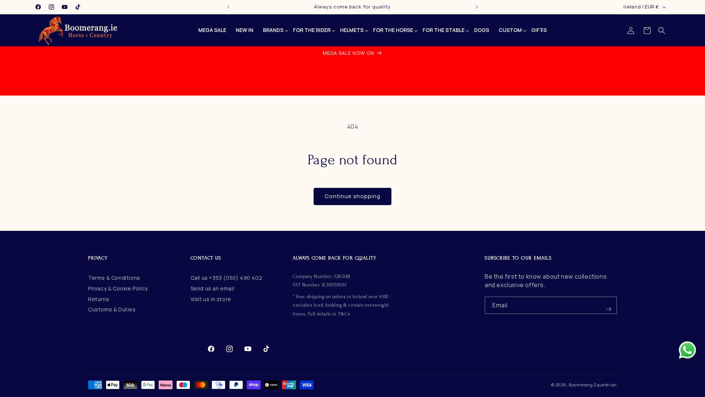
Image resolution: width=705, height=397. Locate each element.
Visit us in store (211, 299)
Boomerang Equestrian (593, 384)
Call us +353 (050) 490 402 (227, 277)
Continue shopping (352, 196)
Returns (98, 299)
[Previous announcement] (228, 7)
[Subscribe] (608, 305)
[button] (662, 30)
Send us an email (213, 288)
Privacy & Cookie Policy (118, 288)
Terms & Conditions (114, 277)
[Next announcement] (477, 7)
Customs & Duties (112, 309)
